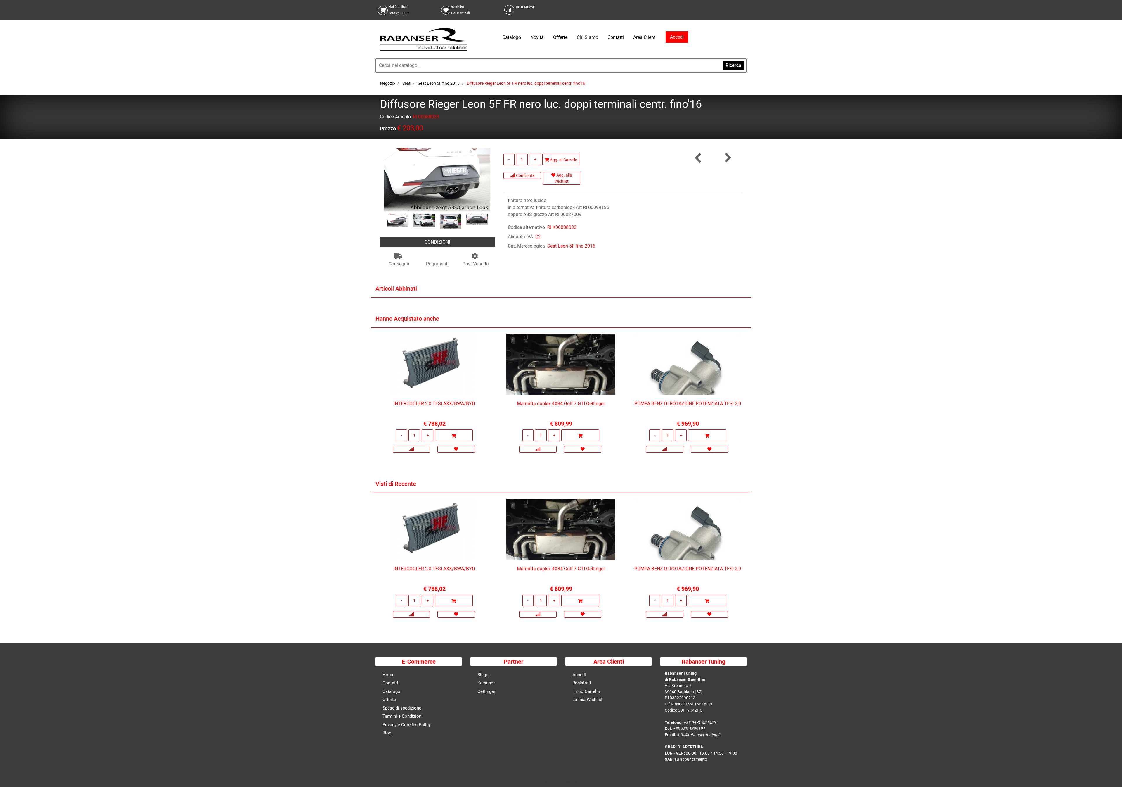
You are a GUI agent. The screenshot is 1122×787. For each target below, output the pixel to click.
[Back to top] (1110, 773)
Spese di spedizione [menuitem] (401, 708)
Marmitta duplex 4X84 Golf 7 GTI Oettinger (561, 403)
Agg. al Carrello (563, 160)
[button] (437, 179)
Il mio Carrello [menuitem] (586, 691)
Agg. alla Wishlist (563, 178)
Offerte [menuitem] (560, 37)
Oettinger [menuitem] (486, 691)
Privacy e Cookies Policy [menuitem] (406, 724)
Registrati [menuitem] (581, 683)
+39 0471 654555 (699, 722)
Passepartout (574, 782)
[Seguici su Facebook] (735, 10)
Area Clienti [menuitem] (645, 37)
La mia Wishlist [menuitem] (587, 699)
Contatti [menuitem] (615, 37)
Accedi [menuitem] (579, 674)
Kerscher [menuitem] (486, 683)
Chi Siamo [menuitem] (587, 37)
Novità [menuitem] (537, 37)
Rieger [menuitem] (483, 674)
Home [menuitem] (388, 674)
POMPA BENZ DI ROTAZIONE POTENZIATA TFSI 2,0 (687, 403)
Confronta (525, 175)
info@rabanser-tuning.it (699, 734)
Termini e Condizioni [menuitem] (402, 716)
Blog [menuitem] (386, 733)
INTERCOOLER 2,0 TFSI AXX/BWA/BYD (434, 403)
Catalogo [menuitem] (511, 37)
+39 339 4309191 (689, 728)
